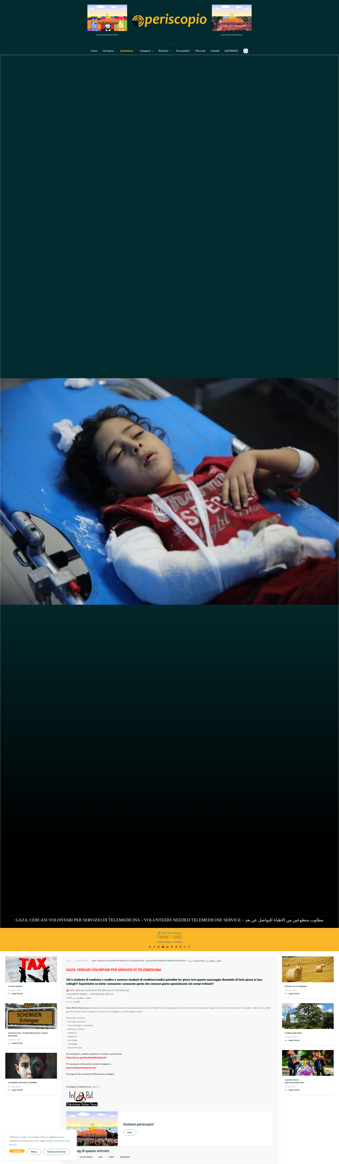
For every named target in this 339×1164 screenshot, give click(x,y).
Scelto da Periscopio (171, 933)
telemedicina (125, 1157)
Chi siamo (108, 50)
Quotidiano (126, 50)
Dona (129, 1132)
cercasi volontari (86, 1157)
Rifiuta (34, 1151)
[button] (245, 51)
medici (111, 1157)
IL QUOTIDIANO (163, 937)
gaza (100, 1157)
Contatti (215, 50)
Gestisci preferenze (56, 1151)
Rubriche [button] (163, 50)
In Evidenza (177, 937)
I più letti (200, 50)
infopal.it (95, 1086)
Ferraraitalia (182, 50)
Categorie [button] (145, 50)
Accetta (17, 1151)
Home (94, 50)
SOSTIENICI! (231, 50)
